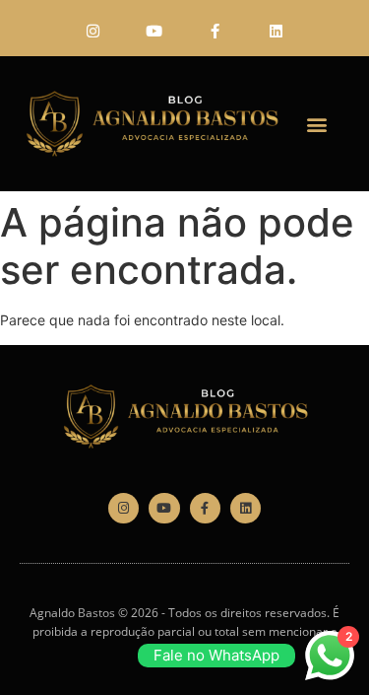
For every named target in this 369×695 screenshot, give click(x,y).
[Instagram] (93, 30)
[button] (316, 123)
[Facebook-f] (215, 30)
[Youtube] (154, 30)
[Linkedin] (276, 30)
